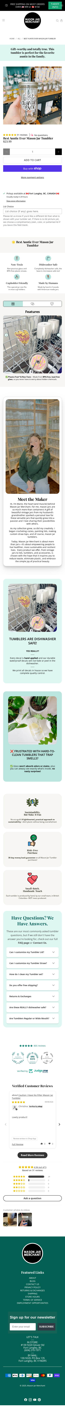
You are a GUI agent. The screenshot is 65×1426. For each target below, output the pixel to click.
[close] (61, 5)
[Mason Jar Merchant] (32, 21)
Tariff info (55, 5)
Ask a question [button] (32, 1198)
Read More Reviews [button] (32, 1155)
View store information (16, 201)
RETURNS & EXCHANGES (32, 1290)
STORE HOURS (32, 1296)
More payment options (32, 177)
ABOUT (32, 1277)
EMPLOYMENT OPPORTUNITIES (32, 1303)
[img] (18, 1102)
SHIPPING (32, 1293)
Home (12, 39)
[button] (9, 134)
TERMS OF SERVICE (32, 1299)
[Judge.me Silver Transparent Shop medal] (47, 1058)
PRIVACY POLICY (32, 1287)
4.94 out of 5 (40, 1167)
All (19, 39)
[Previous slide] (6, 335)
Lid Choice (8, 206)
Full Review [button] (17, 1144)
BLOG (32, 1281)
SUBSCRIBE (46, 1326)
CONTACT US (32, 1284)
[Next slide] (58, 335)
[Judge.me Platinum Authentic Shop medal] (18, 1058)
